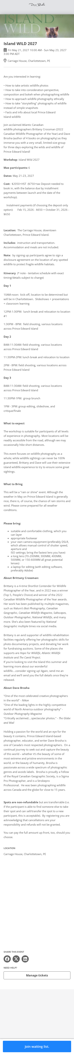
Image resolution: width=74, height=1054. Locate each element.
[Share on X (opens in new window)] (16, 958)
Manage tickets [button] (37, 975)
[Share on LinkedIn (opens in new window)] (25, 958)
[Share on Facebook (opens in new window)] (7, 958)
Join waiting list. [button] (37, 1046)
